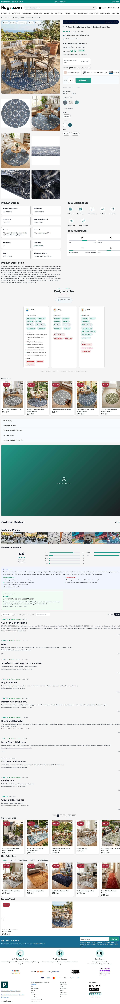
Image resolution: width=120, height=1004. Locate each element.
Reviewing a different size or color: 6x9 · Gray (13, 688)
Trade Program (35, 997)
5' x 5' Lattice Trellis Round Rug (11, 409)
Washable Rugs (26, 13)
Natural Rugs (38, 13)
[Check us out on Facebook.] (90, 986)
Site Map (33, 990)
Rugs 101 (62, 990)
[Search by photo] (25, 7)
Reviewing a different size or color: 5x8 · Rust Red (14, 767)
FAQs (61, 986)
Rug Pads (67, 13)
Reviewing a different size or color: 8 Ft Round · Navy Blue (16, 748)
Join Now (114, 939)
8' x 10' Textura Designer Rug (11, 891)
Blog (32, 986)
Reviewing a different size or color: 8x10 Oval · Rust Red (15, 729)
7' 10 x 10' (75, 133)
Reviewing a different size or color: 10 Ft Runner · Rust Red (16, 669)
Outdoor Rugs (48, 13)
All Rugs (3, 13)
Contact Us (63, 982)
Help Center (63, 988)
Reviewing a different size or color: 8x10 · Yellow (13, 786)
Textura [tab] (5, 860)
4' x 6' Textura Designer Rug (35, 891)
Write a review (80, 31)
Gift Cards (33, 984)
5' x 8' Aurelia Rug (82, 848)
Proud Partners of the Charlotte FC (40, 982)
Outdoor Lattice (25, 18)
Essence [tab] (12, 860)
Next (73, 815)
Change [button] (74, 93)
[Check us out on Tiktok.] (97, 986)
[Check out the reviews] (95, 995)
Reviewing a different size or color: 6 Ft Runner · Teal (15, 805)
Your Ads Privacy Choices (9, 995)
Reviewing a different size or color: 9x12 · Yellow (13, 630)
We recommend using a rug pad (82, 67)
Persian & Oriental (14, 13)
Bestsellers (33, 994)
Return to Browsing (7, 18)
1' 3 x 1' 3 (66, 116)
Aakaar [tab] (32, 860)
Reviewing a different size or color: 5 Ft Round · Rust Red (16, 650)
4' (64, 125)
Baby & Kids (58, 13)
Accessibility (63, 994)
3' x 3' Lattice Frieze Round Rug (61, 409)
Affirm (32, 992)
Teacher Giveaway (35, 1001)
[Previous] (3, 398)
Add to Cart (83, 80)
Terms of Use (5, 991)
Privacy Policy (111, 942)
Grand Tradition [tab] (43, 860)
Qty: (65, 80)
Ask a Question (68, 87)
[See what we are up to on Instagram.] (93, 986)
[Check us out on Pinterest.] (100, 986)
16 (69, 815)
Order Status (115, 1)
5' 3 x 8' (66, 133)
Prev (54, 815)
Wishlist (112, 8)
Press (61, 997)
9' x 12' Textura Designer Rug (85, 891)
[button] (57, 23)
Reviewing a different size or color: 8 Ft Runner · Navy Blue (16, 707)
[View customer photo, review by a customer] (7, 538)
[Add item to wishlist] (22, 383)
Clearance (115, 13)
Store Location (34, 988)
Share (78, 87)
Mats (74, 13)
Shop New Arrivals (60, 1)
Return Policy (63, 992)
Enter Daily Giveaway (36, 999)
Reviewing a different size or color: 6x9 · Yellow (15, 606)
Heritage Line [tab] (23, 860)
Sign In (104, 8)
